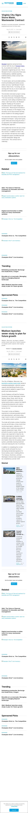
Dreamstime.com (21, 364)
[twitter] (14, 37)
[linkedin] (11, 37)
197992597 (7, 364)
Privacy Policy (14, 806)
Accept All (14, 810)
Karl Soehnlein (10, 469)
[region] (14, 807)
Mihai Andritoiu (14, 364)
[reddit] (16, 37)
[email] (19, 37)
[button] (3, 3)
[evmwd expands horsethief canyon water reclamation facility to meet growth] (9, 499)
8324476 (8, 468)
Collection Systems (7, 11)
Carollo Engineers (17, 348)
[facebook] (9, 37)
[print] (25, 37)
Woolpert (4, 64)
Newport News (20, 66)
